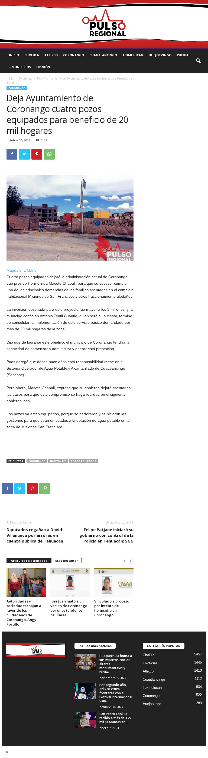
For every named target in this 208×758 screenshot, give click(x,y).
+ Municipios (20, 67)
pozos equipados (83, 461)
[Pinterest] (36, 154)
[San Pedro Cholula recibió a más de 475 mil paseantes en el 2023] (85, 720)
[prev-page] (124, 561)
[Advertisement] (70, 445)
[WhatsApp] (49, 154)
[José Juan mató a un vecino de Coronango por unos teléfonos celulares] (70, 582)
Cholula (31, 55)
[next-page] (131, 561)
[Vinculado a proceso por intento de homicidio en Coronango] (114, 582)
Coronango (73, 55)
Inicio (14, 55)
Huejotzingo (160, 55)
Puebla (182, 55)
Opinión (43, 67)
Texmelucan (132, 55)
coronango (37, 461)
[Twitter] (24, 154)
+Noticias (150, 663)
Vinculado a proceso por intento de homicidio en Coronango (111, 608)
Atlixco (51, 55)
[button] (198, 61)
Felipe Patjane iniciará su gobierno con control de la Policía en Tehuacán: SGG (106, 535)
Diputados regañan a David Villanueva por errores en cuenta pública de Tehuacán (34, 535)
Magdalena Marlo (21, 270)
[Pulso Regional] (104, 24)
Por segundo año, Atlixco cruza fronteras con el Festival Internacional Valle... (115, 693)
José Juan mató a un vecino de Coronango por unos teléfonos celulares (68, 608)
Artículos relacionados (29, 561)
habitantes (58, 461)
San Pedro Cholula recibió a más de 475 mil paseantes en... (115, 718)
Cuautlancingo (103, 55)
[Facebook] (11, 154)
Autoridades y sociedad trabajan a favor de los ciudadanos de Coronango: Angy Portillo (23, 613)
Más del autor (66, 561)
